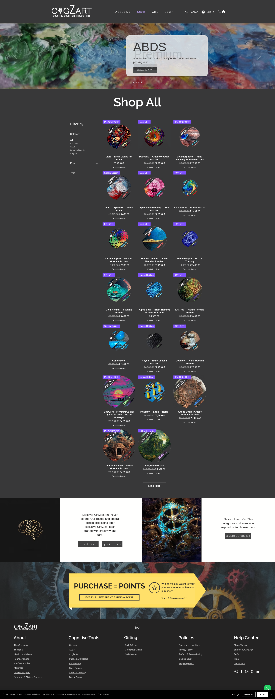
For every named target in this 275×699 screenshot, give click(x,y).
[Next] (259, 56)
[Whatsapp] (236, 672)
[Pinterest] (252, 672)
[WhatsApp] (267, 688)
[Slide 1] (133, 82)
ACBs (72, 147)
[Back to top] (137, 623)
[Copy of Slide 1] (141, 82)
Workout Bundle (77, 150)
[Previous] (15, 56)
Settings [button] (235, 694)
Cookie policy (185, 659)
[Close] (271, 694)
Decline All (248, 694)
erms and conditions (190, 645)
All (71, 140)
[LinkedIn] (257, 672)
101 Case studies (22, 663)
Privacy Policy (185, 649)
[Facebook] (241, 672)
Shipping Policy (186, 663)
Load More (154, 485)
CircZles (74, 143)
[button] (222, 11)
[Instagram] (247, 672)
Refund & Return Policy (190, 654)
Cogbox (73, 153)
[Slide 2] (136, 82)
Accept (263, 694)
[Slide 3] (138, 82)
